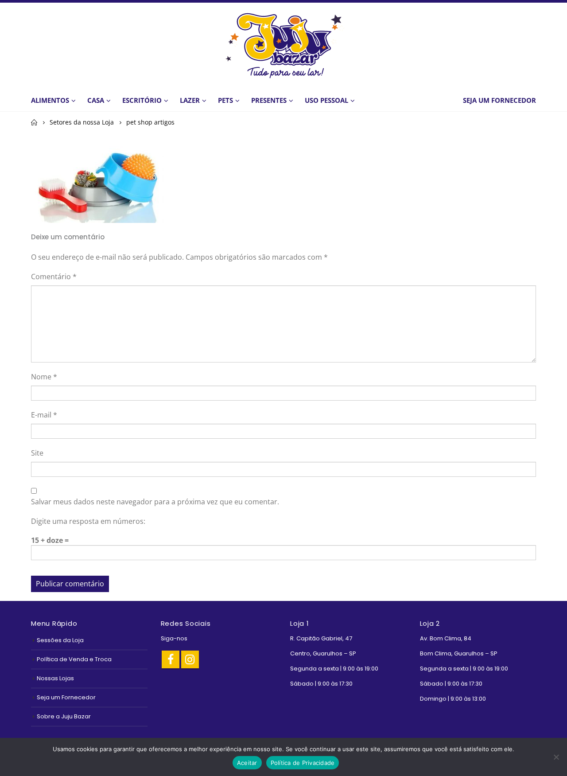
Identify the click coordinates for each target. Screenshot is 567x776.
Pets (225, 100)
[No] (555, 757)
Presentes (269, 100)
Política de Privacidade (303, 762)
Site (37, 453)
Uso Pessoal (326, 100)
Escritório (142, 100)
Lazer (190, 100)
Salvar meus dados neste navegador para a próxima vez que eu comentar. (155, 502)
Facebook (170, 659)
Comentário (54, 276)
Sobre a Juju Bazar (64, 716)
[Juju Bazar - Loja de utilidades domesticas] (283, 45)
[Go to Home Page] (34, 122)
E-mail (44, 415)
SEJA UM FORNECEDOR (499, 100)
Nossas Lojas (55, 678)
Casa (95, 100)
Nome (44, 377)
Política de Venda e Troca (74, 659)
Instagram (190, 659)
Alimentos (50, 100)
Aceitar (247, 762)
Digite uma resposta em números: (88, 521)
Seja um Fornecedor (66, 697)
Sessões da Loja (60, 640)
